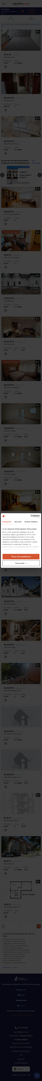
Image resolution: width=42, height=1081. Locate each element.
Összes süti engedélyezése (21, 556)
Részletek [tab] (18, 522)
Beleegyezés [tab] (6, 522)
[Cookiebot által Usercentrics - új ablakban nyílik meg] (31, 516)
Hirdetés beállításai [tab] (31, 522)
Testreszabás (20, 563)
